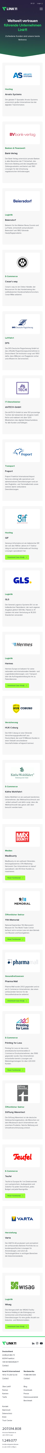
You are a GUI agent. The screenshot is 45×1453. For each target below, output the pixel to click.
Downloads (28, 1390)
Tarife (4, 1397)
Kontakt (5, 1406)
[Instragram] (37, 1343)
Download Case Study (16, 557)
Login (39, 3)
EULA (4, 1417)
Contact (5, 1365)
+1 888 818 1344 (30, 1375)
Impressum (6, 1410)
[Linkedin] (33, 1343)
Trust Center (7, 1420)
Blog (25, 1386)
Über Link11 (6, 1386)
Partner (5, 1390)
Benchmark (28, 1401)
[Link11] (9, 9)
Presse (26, 1394)
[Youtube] (41, 1343)
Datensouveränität (31, 1397)
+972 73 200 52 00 (9, 1375)
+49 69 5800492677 (10, 1362)
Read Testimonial (14, 878)
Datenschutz (7, 1413)
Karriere (5, 1394)
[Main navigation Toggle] (41, 9)
